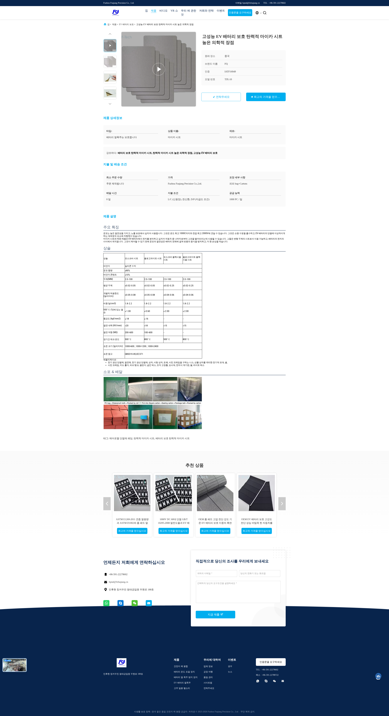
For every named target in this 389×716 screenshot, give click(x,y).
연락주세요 (223, 96)
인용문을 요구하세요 (240, 12)
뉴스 (230, 672)
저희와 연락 (206, 10)
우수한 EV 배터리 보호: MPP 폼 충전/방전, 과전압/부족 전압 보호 (256, 523)
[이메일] (152, 605)
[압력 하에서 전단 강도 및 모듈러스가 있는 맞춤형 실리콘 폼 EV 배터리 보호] (215, 493)
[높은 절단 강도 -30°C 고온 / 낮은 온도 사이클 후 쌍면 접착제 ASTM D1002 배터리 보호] (173, 493)
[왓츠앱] (110, 605)
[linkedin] (378, 676)
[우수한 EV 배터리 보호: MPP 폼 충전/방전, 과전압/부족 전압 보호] (256, 493)
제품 (153, 10)
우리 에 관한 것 (188, 12)
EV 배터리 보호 (126, 24)
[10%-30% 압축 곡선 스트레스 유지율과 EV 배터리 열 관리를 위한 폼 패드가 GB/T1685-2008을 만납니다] (132, 493)
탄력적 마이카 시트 (144, 438)
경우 (230, 666)
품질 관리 (208, 677)
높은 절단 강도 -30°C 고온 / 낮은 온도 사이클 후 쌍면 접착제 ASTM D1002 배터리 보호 (174, 523)
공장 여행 (208, 672)
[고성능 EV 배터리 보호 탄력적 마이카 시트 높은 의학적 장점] (158, 69)
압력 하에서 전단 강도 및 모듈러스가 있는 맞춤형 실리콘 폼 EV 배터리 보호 (215, 523)
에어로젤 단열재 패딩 (121, 438)
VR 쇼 (174, 10)
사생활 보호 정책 (142, 712)
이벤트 (221, 10)
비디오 (163, 10)
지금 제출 (214, 614)
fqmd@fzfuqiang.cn (118, 582)
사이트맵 (208, 683)
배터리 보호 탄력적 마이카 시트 (173, 438)
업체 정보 (208, 666)
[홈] (115, 12)
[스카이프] (124, 605)
